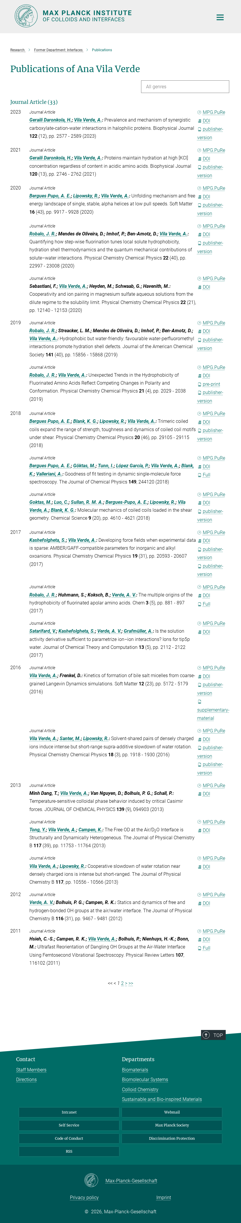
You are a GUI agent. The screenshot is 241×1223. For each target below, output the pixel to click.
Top (218, 1035)
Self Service (69, 1125)
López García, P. (132, 465)
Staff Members (31, 1070)
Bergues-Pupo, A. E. (127, 502)
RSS (69, 1151)
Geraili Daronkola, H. (50, 120)
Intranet (69, 1112)
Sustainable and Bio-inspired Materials (162, 1099)
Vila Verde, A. (88, 120)
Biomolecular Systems (145, 1079)
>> (130, 983)
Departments (138, 1059)
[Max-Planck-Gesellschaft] (95, 1181)
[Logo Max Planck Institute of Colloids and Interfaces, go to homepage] (110, 15)
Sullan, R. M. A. (87, 502)
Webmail (172, 1112)
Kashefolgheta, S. (47, 540)
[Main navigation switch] (220, 17)
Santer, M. (70, 738)
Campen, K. (90, 829)
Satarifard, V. (42, 631)
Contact (25, 1059)
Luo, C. (61, 502)
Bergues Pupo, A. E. (50, 196)
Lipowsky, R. (86, 196)
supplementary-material (213, 714)
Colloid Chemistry (140, 1089)
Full (206, 475)
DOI (206, 121)
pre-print (211, 384)
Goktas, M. (40, 502)
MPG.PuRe (214, 112)
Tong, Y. (37, 829)
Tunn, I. (106, 465)
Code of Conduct (69, 1138)
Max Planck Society (172, 1125)
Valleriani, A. (49, 474)
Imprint (163, 1197)
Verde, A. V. (124, 595)
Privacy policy (84, 1197)
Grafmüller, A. (138, 631)
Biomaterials (135, 1070)
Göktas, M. (84, 465)
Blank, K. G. (85, 421)
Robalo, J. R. (42, 234)
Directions (26, 1079)
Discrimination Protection (172, 1138)
